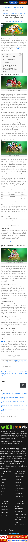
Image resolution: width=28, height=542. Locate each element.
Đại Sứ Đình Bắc (19, 496)
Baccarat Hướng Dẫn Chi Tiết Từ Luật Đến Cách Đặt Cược (21, 373)
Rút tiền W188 (4, 512)
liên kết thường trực (20, 361)
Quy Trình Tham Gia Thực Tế (10, 60)
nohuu (5, 530)
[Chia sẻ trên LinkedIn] (20, 356)
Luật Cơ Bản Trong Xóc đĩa (10, 59)
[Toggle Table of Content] (19, 54)
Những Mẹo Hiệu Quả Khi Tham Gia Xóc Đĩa (12, 63)
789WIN (12, 529)
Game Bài (3, 479)
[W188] (6, 2)
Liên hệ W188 (18, 485)
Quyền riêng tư (18, 479)
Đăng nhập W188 (5, 506)
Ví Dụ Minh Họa (8, 62)
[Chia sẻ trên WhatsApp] (8, 356)
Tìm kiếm (3, 381)
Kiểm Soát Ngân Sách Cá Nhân (11, 68)
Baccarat (12, 242)
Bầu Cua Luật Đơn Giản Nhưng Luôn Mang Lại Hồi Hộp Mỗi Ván (7, 373)
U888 (8, 529)
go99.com (21, 529)
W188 (2, 7)
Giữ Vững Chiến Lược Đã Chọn (11, 69)
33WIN (16, 529)
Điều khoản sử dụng (19, 476)
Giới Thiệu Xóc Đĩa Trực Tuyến (9, 56)
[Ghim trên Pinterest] (17, 356)
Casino (2, 482)
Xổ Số (2, 485)
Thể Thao (3, 488)
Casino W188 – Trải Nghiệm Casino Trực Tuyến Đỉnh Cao (14, 13)
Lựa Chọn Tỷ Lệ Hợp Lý (9, 66)
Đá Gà (2, 491)
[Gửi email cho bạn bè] (15, 356)
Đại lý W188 (18, 482)
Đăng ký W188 (4, 503)
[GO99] (14, 540)
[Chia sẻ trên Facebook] (10, 356)
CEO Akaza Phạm (19, 493)
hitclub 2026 (11, 530)
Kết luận (4, 71)
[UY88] (14, 537)
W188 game (20, 48)
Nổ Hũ (2, 473)
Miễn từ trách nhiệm (19, 473)
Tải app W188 (4, 515)
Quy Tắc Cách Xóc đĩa (7, 58)
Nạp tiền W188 (4, 509)
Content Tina (19, 21)
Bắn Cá (2, 476)
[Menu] (2, 2)
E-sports (3, 494)
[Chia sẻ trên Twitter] (13, 356)
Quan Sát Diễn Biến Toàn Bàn (10, 65)
